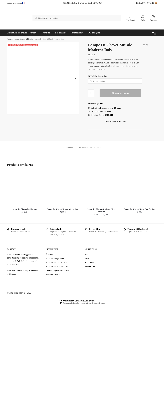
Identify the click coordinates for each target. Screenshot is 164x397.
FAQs (143, 20)
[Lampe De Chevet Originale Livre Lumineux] (101, 188)
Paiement (153, 20)
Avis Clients (89, 262)
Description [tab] (68, 147)
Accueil (10, 39)
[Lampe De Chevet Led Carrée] (24, 188)
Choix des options (101, 220)
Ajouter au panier (120, 93)
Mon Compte (130, 20)
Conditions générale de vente (57, 270)
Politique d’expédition (55, 258)
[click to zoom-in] (43, 78)
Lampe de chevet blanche (23, 39)
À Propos (50, 254)
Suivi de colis (90, 266)
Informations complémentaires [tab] (88, 147)
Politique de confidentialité (56, 262)
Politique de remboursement (57, 266)
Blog (87, 254)
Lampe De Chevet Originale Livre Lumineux (101, 210)
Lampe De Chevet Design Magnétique (63, 209)
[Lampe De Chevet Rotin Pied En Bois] (139, 188)
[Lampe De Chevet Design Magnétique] (62, 188)
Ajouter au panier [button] (24, 220)
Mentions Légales (53, 274)
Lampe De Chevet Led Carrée (24, 209)
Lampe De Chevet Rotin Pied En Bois (139, 209)
